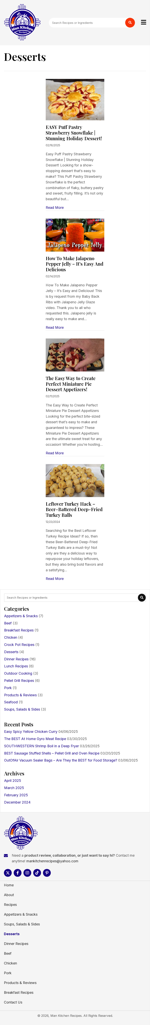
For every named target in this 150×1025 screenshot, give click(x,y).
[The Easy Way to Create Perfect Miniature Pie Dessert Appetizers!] (75, 355)
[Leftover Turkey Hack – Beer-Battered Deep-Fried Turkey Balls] (75, 480)
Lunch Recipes (16, 666)
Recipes (10, 905)
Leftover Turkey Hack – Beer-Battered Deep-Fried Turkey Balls (74, 509)
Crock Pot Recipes (19, 645)
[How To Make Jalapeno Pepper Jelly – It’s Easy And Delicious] (75, 235)
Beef (8, 623)
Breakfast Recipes (19, 630)
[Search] (130, 23)
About (9, 895)
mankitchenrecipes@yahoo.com (52, 861)
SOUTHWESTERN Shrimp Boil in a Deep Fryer (41, 746)
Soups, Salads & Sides (22, 709)
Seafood (11, 702)
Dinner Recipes (16, 659)
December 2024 (17, 802)
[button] (8, 873)
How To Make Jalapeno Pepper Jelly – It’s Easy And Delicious (74, 264)
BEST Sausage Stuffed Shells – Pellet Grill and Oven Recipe (51, 753)
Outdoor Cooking (18, 673)
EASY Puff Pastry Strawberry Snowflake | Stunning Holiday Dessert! (74, 132)
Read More (55, 207)
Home (9, 885)
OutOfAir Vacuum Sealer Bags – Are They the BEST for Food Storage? (60, 760)
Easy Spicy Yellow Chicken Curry (30, 731)
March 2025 (14, 788)
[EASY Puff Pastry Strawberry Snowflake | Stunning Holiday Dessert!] (75, 99)
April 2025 (12, 781)
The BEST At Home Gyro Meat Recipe (35, 739)
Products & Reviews (20, 695)
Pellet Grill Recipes (19, 681)
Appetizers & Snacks (21, 616)
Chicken (10, 637)
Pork (8, 688)
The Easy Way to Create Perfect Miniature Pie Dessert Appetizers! (71, 384)
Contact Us (13, 1002)
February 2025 (16, 795)
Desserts (11, 652)
